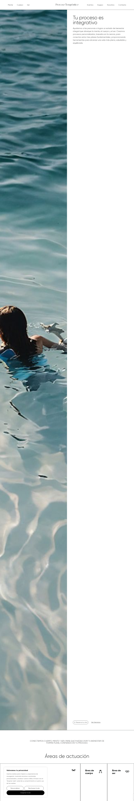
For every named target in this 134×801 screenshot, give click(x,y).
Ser (28, 5)
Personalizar (15, 788)
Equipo (100, 5)
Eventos (90, 5)
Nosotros (110, 5)
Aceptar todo (25, 793)
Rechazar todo (34, 788)
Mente (10, 5)
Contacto (122, 5)
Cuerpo (20, 5)
